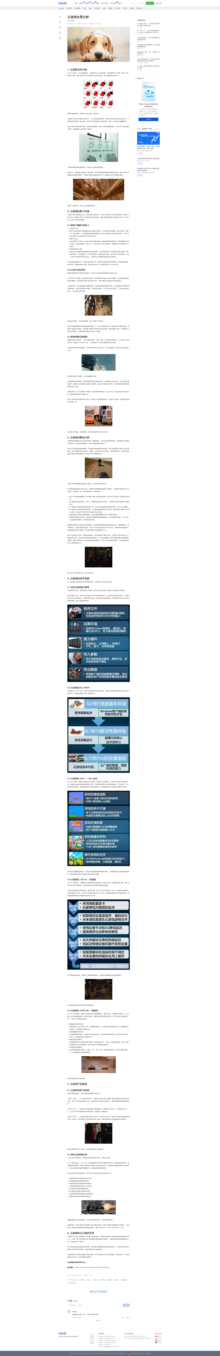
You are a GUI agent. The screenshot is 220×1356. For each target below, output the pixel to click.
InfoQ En (160, 1336)
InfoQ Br (159, 1342)
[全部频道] (145, 8)
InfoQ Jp (159, 1338)
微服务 (117, 1280)
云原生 (140, 27)
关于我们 (92, 1335)
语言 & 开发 (73, 1280)
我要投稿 (92, 1337)
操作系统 (102, 1280)
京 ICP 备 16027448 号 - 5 (120, 1353)
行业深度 (81, 1280)
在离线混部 (124, 1280)
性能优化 (95, 1280)
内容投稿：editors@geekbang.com (107, 1336)
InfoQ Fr (159, 1340)
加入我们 (92, 1341)
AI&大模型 (145, 62)
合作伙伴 (92, 1339)
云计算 (140, 62)
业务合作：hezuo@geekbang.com (107, 1338)
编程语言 (110, 1280)
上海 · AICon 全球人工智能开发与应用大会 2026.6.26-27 (137, 1338)
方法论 (88, 1280)
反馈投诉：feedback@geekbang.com (107, 1340)
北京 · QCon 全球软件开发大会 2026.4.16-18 (134, 1336)
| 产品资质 (148, 1353)
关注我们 (92, 1343)
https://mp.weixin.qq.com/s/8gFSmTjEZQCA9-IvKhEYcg (93, 1267)
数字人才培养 (71, 1283)
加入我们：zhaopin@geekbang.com (107, 1342)
